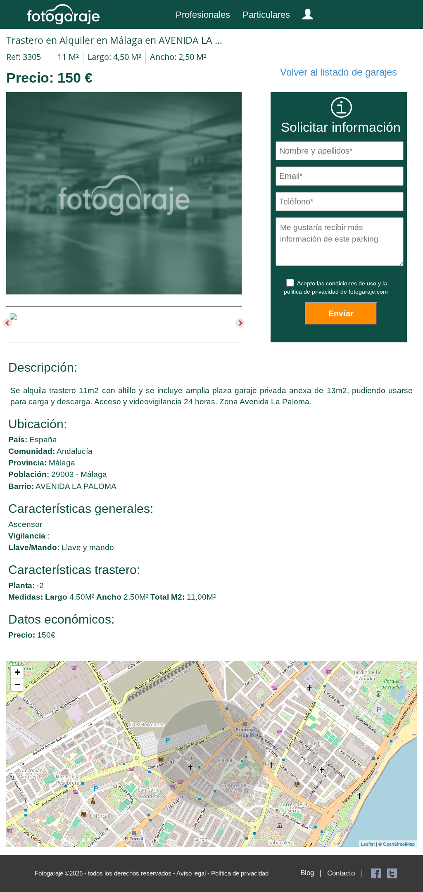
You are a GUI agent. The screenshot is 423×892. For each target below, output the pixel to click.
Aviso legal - (193, 873)
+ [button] (17, 672)
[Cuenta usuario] (304, 12)
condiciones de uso (352, 283)
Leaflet (368, 843)
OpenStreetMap (399, 843)
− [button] (17, 684)
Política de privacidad (240, 873)
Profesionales (203, 14)
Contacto (341, 873)
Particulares (266, 14)
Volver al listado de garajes (338, 72)
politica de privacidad (312, 291)
